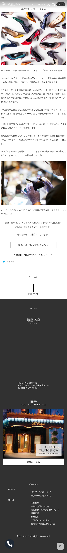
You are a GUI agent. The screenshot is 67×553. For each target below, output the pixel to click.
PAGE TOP (33, 294)
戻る (36, 276)
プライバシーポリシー (41, 520)
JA (32, 4)
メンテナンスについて (41, 492)
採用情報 (35, 513)
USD (40, 4)
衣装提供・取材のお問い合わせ (45, 510)
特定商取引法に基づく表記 (43, 524)
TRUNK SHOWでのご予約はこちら (33, 255)
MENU (61, 4)
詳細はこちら (33, 462)
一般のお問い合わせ (40, 506)
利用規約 (35, 517)
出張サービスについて (41, 495)
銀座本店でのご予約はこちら (33, 244)
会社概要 (35, 503)
